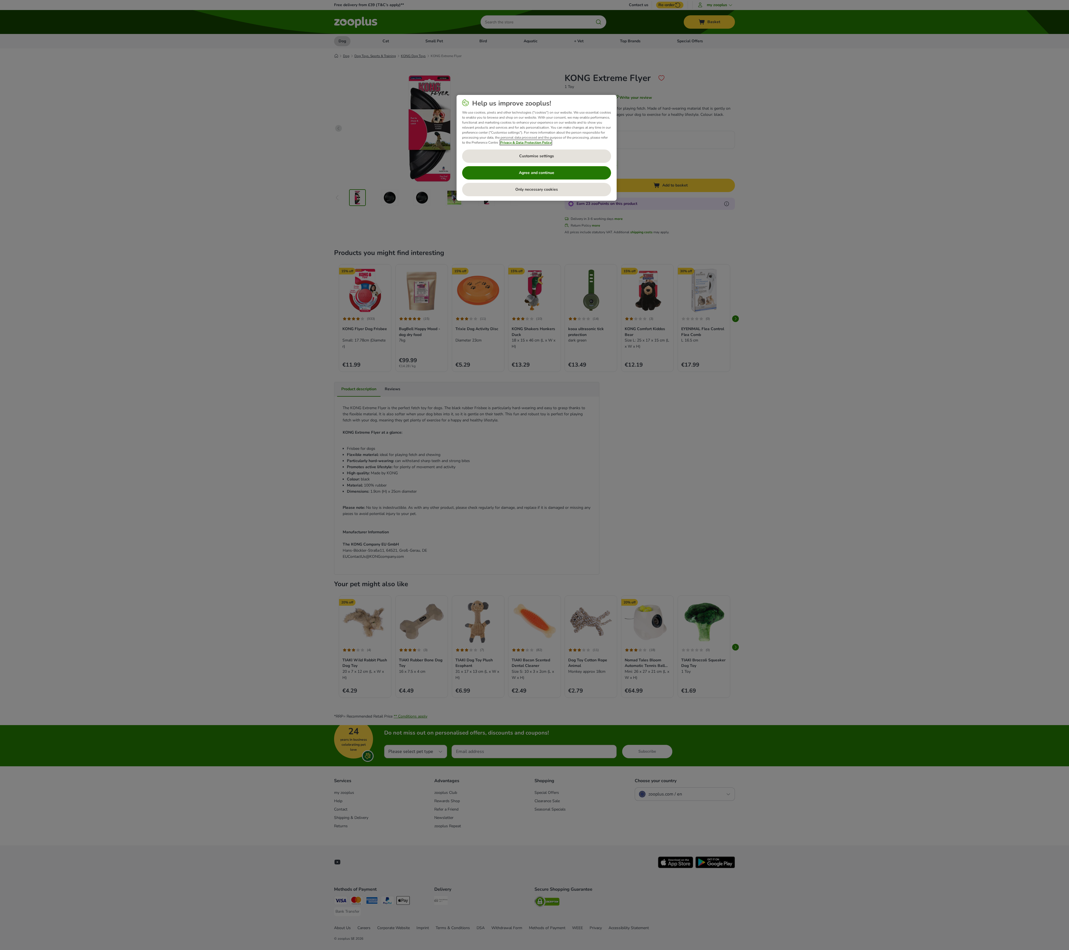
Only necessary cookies (536, 189)
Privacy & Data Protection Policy (525, 142)
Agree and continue (536, 172)
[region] (537, 148)
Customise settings (536, 156)
